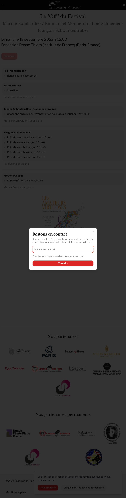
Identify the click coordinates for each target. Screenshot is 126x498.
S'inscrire (63, 263)
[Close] (93, 232)
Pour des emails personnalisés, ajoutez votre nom (57, 256)
